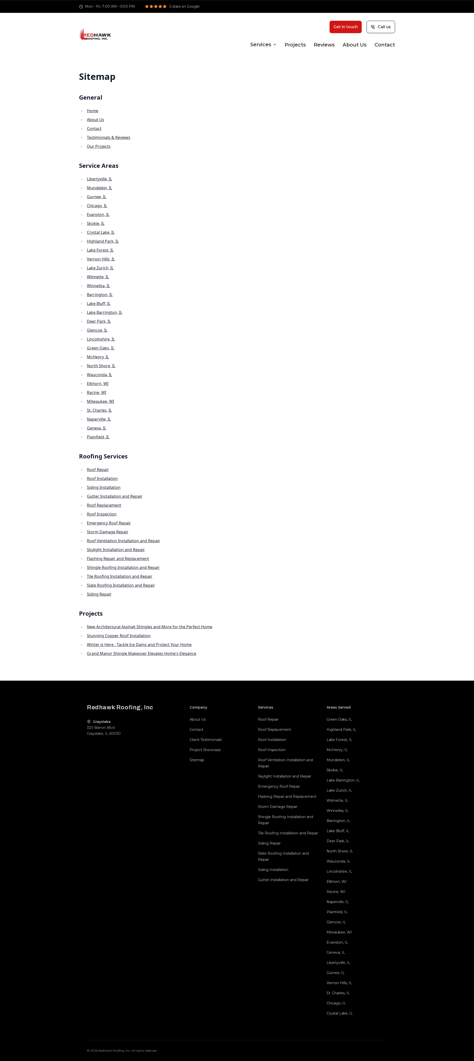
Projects (295, 45)
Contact (385, 45)
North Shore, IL (101, 365)
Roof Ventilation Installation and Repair (123, 540)
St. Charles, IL (99, 410)
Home (92, 110)
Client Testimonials (206, 739)
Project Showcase (205, 750)
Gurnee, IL (96, 196)
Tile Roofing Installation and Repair (119, 576)
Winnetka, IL (98, 285)
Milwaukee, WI (100, 401)
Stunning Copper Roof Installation (119, 635)
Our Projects (99, 146)
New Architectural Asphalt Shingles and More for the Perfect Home (149, 626)
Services (260, 44)
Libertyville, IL (99, 179)
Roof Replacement (104, 505)
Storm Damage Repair (107, 532)
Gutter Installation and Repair (114, 496)
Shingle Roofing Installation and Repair (123, 567)
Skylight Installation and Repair (116, 549)
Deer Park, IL (99, 321)
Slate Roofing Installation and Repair (121, 585)
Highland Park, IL (103, 241)
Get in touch (346, 26)
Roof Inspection (102, 514)
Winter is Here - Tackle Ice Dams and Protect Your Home (139, 644)
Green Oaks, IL (100, 348)
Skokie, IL (95, 223)
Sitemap (197, 760)
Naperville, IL (99, 419)
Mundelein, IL (99, 188)
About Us (355, 45)
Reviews (324, 45)
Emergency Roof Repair (109, 523)
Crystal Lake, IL (101, 232)
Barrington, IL (100, 294)
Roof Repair (98, 469)
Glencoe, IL (97, 330)
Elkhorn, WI (97, 383)
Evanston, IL (98, 214)
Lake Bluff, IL (98, 303)
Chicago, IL (97, 205)
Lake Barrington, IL (104, 312)
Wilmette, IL (98, 277)
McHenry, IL (98, 357)
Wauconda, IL (99, 374)
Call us (384, 26)
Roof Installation (102, 478)
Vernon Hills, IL (101, 259)
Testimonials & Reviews (108, 137)
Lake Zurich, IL (100, 268)
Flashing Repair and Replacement (118, 558)
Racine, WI (96, 392)
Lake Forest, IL (100, 250)
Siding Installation (103, 487)
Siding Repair (99, 594)
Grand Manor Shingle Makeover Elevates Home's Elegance (141, 653)
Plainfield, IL (98, 437)
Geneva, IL (96, 428)
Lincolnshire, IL (101, 339)
